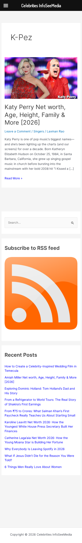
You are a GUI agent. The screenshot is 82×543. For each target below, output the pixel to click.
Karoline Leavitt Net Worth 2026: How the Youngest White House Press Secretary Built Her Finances (39, 426)
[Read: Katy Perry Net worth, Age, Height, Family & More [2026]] (41, 77)
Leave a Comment (18, 131)
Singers (38, 131)
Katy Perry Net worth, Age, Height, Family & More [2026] (35, 114)
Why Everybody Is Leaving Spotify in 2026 (35, 449)
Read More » (13, 178)
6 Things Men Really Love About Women (33, 467)
